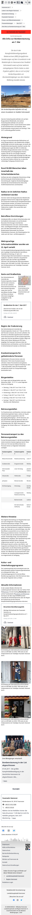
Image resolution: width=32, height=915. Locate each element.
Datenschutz (6, 850)
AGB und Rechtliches (8, 847)
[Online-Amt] (18, 2)
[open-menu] (29, 2)
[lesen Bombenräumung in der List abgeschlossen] (16, 759)
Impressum (5, 844)
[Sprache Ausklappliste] (11, 2)
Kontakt (4, 862)
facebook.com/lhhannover (22, 594)
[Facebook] (3, 830)
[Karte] (5, 2)
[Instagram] (8, 830)
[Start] (2, 2)
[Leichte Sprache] (14, 2)
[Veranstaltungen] (8, 2)
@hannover (5, 592)
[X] (14, 830)
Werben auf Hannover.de (10, 859)
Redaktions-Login (7, 882)
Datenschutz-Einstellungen (10, 865)
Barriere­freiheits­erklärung (10, 853)
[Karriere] (21, 2)
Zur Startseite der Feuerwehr (16, 32)
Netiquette (5, 856)
